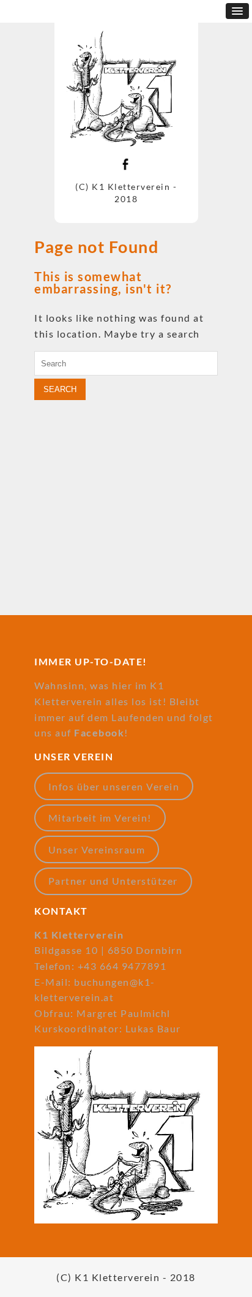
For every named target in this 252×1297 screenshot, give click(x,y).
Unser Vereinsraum (97, 849)
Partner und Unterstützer (113, 881)
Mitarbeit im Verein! (100, 817)
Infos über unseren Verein (114, 786)
